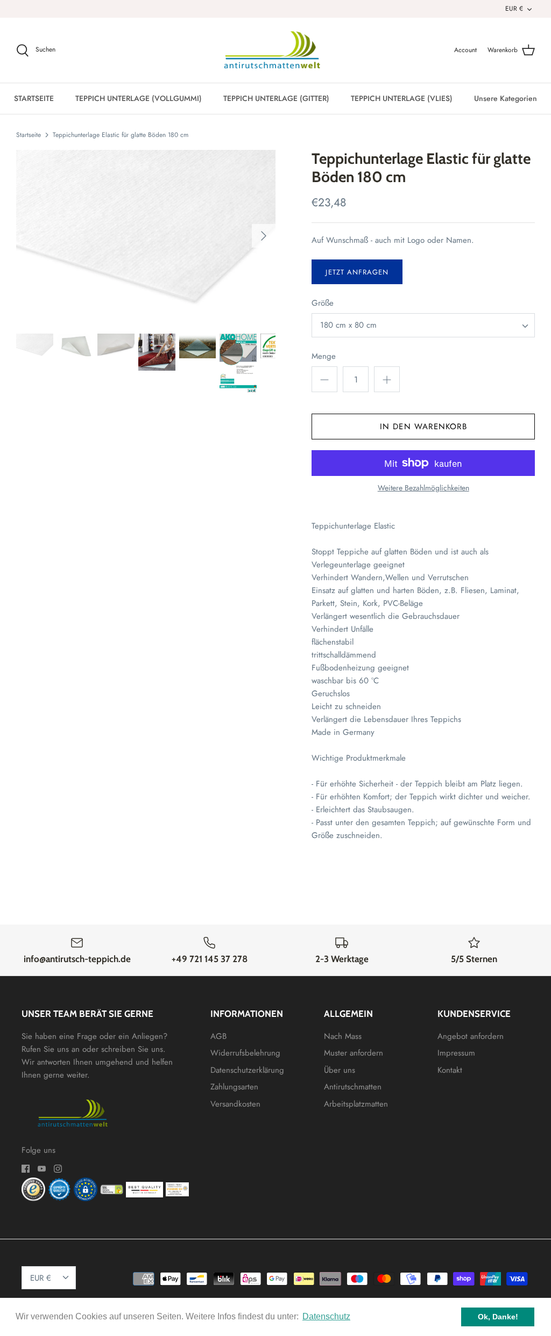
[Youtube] (42, 1169)
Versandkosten (235, 1104)
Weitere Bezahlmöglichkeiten (423, 488)
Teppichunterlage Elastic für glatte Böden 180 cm (120, 135)
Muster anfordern (353, 1053)
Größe (323, 303)
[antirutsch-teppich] (276, 50)
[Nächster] (264, 236)
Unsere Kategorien (505, 98)
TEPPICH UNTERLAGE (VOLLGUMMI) (138, 98)
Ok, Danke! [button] (498, 1316)
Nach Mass (343, 1036)
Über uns (339, 1070)
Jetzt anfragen (357, 272)
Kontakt (449, 1070)
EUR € (514, 8)
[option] (146, 236)
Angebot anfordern (470, 1036)
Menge (324, 356)
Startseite (28, 135)
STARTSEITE (34, 98)
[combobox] (423, 325)
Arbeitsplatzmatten (356, 1104)
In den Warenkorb (423, 426)
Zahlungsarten (234, 1087)
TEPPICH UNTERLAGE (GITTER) (276, 98)
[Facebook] (26, 1169)
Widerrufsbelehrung (245, 1053)
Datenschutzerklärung (247, 1070)
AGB (218, 1036)
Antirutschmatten (353, 1087)
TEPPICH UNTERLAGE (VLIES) (402, 98)
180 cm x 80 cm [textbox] (348, 325)
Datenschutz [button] (326, 1316)
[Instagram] (58, 1169)
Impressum (456, 1053)
